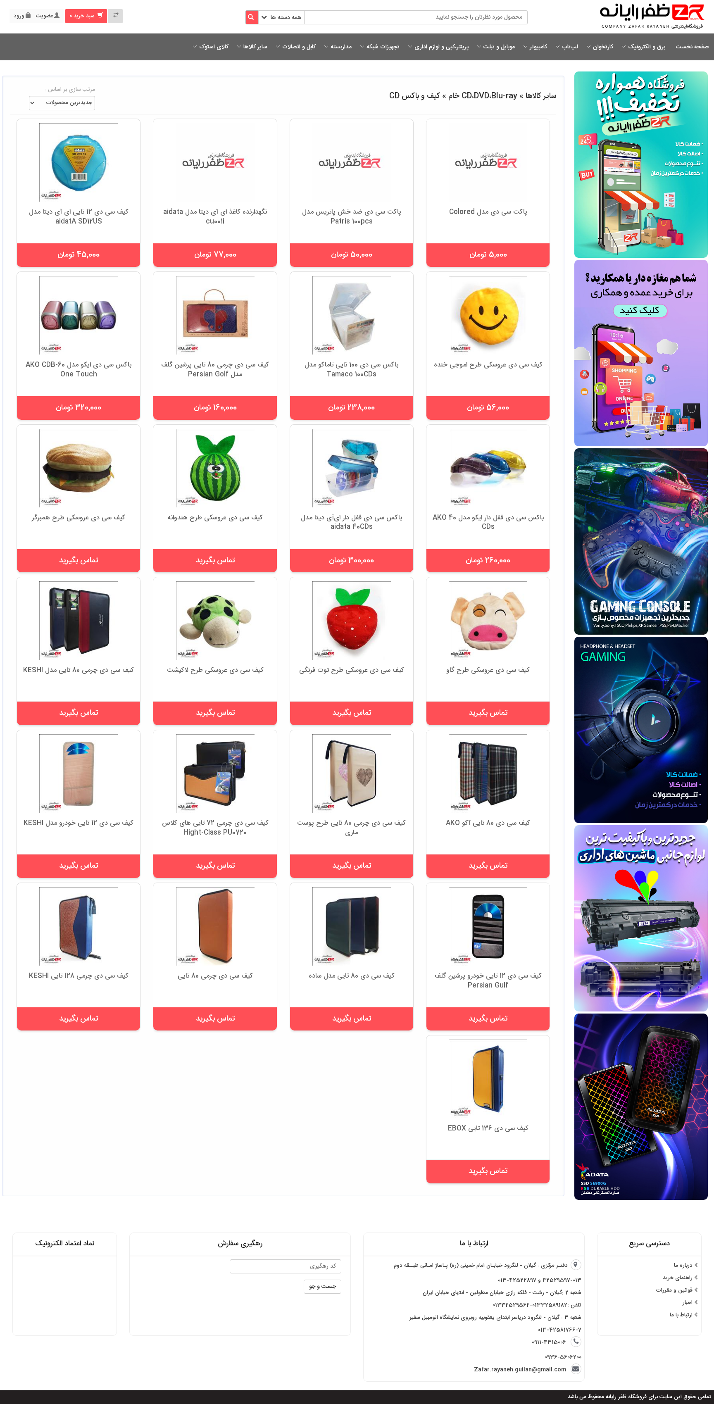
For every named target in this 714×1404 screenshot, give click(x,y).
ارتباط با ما (681, 1315)
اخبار (688, 1302)
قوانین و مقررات (674, 1290)
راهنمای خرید (678, 1278)
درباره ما (683, 1265)
